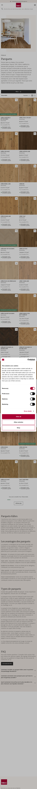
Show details (28, 411)
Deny (18, 427)
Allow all (18, 416)
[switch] (32, 393)
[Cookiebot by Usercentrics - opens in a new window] (27, 360)
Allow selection (18, 422)
